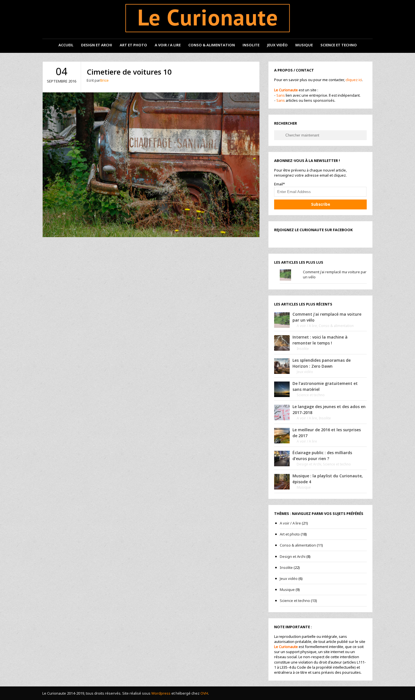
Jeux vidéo (277, 44)
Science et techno (311, 395)
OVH (204, 693)
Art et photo (133, 44)
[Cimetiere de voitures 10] (151, 164)
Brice (104, 80)
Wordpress (161, 693)
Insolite (251, 44)
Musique (304, 44)
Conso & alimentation (336, 325)
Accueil (65, 44)
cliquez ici (354, 79)
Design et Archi (96, 44)
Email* (279, 184)
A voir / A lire (168, 44)
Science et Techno (338, 44)
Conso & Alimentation (211, 44)
